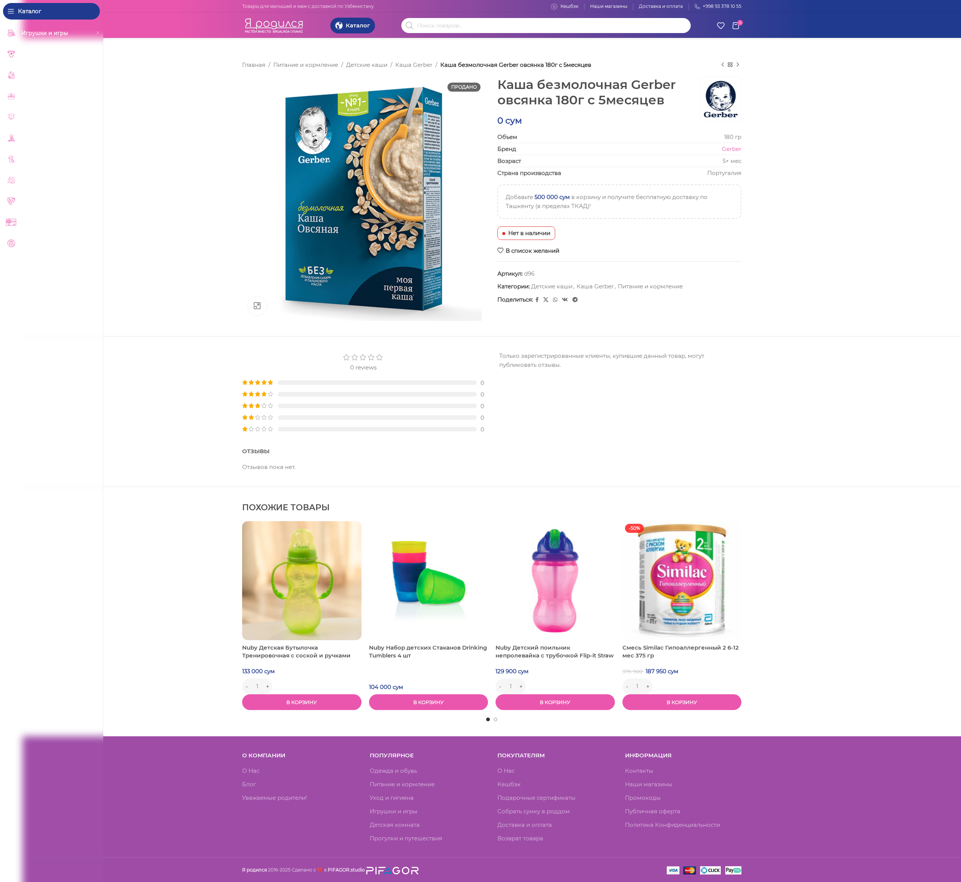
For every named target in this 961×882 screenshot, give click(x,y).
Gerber (731, 148)
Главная (253, 64)
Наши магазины (648, 784)
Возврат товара (520, 838)
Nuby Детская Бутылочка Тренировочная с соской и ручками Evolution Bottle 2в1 (296, 655)
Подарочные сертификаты (536, 797)
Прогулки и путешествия (406, 838)
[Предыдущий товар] (722, 65)
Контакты (639, 770)
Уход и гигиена (392, 797)
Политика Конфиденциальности (672, 824)
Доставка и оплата (524, 824)
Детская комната (395, 824)
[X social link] (546, 300)
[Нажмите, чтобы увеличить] (257, 306)
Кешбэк (509, 784)
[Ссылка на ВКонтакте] (565, 300)
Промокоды (643, 797)
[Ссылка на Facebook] (537, 300)
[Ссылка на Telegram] (575, 300)
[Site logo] (274, 24)
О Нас (250, 770)
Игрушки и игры (393, 811)
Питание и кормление (305, 64)
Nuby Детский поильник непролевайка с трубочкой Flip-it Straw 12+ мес (555, 655)
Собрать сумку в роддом (533, 811)
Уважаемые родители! (274, 797)
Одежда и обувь (393, 770)
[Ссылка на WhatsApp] (555, 300)
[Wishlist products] (720, 25)
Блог (249, 784)
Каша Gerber (413, 64)
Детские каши (366, 64)
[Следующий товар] (737, 65)
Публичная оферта (652, 811)
